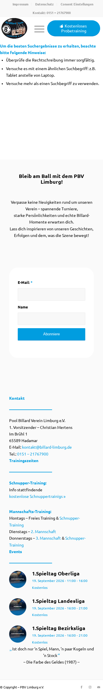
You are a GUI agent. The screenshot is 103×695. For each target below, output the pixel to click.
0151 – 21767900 (59, 13)
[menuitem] (20, 4)
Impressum (20, 4)
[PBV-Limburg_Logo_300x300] (14, 28)
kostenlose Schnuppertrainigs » (37, 496)
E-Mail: (25, 282)
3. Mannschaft (48, 538)
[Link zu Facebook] (81, 687)
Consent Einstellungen (77, 4)
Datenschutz (44, 4)
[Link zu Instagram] (90, 687)
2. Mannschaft (43, 531)
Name (23, 307)
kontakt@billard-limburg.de (47, 447)
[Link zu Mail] (98, 687)
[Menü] (36, 28)
